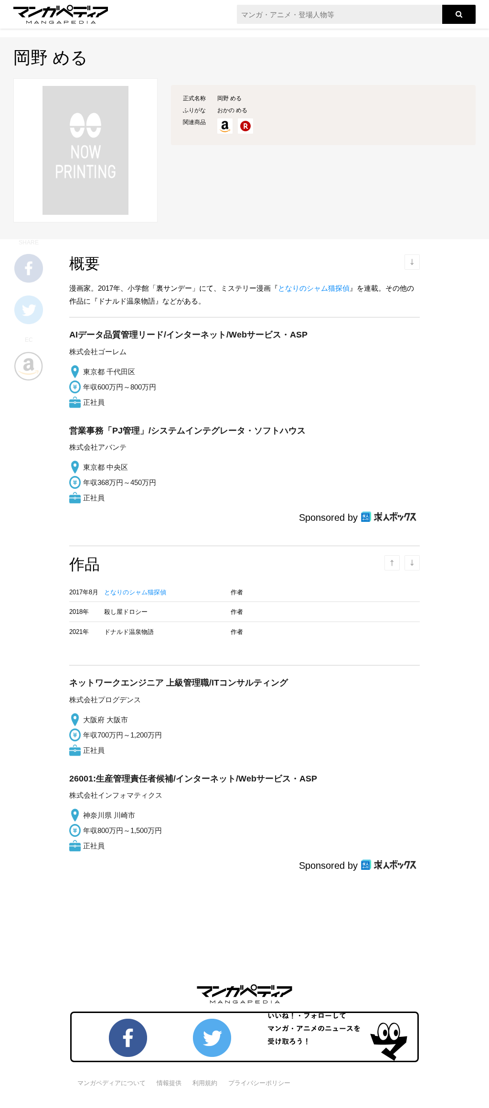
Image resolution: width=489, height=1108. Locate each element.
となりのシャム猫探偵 (314, 288)
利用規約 (204, 1083)
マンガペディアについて (111, 1083)
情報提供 (169, 1083)
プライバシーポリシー (259, 1083)
